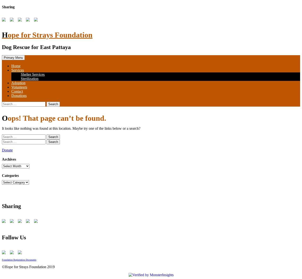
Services (17, 70)
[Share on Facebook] (5, 20)
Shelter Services (33, 74)
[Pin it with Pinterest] (29, 20)
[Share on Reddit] (21, 20)
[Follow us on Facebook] (5, 253)
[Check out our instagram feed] (21, 253)
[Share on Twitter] (13, 20)
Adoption (18, 83)
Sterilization (29, 79)
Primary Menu (13, 57)
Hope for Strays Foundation (47, 35)
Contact (17, 91)
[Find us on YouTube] (13, 253)
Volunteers (19, 87)
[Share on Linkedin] (37, 20)
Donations (19, 96)
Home (16, 66)
